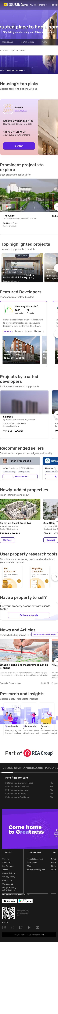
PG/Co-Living (27, 42)
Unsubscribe (7, 884)
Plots (44, 42)
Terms (5, 870)
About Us (6, 862)
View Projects (21, 110)
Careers (5, 859)
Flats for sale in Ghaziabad (17, 786)
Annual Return (8, 873)
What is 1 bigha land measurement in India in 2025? (24, 666)
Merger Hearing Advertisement (9, 889)
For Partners (7, 866)
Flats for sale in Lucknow (17, 790)
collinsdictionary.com (36, 870)
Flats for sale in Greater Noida (19, 783)
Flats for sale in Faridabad (17, 797)
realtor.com (32, 862)
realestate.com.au (35, 859)
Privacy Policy (8, 877)
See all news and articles (44, 634)
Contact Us (7, 880)
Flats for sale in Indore (15, 793)
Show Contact (21, 477)
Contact (19, 146)
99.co (29, 866)
